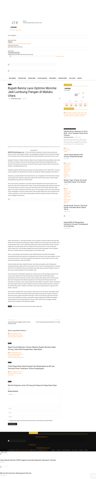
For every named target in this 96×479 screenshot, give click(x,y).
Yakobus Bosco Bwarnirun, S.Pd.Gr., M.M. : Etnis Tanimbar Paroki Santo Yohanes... (76, 133)
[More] (37, 102)
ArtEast (45, 450)
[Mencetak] (33, 102)
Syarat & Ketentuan (67, 450)
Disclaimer (59, 450)
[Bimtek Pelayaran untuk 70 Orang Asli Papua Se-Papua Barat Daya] (34, 376)
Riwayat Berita (62, 78)
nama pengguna (12, 35)
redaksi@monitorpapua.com (43, 448)
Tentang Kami (22, 78)
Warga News (31, 78)
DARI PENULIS (21, 330)
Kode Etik (81, 450)
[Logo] (32, 65)
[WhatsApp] (16, 102)
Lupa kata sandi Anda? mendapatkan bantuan (19, 43)
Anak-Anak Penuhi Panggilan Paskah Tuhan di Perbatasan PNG (19, 322)
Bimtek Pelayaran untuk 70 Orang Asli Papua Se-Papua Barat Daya (32, 385)
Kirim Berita (52, 78)
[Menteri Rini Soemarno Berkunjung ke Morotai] (48, 468)
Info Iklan (72, 78)
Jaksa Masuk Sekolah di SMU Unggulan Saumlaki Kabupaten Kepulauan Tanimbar (28, 460)
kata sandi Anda (12, 40)
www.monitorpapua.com (41, 436)
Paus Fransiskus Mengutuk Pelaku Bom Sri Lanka (48, 322)
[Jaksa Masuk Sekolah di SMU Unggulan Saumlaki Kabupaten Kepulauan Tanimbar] (48, 455)
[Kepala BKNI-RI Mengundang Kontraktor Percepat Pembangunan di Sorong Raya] (76, 217)
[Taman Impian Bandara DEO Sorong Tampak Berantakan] (76, 150)
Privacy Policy (75, 450)
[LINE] (19, 102)
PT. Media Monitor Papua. (23, 450)
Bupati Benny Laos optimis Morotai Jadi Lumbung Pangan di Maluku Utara (27, 306)
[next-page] (9, 388)
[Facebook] (9, 102)
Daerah (14, 82)
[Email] (26, 102)
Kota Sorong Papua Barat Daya (69, 128)
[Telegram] (30, 102)
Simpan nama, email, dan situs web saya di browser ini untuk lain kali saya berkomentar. (31, 420)
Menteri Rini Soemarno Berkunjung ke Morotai (15, 473)
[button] (86, 65)
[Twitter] (12, 102)
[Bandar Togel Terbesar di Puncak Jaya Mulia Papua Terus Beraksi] (76, 170)
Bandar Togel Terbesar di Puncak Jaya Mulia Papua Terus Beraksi (75, 181)
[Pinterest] (23, 102)
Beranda (10, 82)
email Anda (11, 51)
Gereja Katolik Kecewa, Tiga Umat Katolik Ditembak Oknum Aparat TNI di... (75, 207)
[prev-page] (8, 388)
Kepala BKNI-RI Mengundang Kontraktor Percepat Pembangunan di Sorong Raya (76, 224)
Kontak (79, 78)
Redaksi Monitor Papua (16, 98)
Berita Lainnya (12, 330)
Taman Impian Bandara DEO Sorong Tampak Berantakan (73, 155)
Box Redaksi (12, 78)
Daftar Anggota (42, 78)
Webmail (86, 450)
